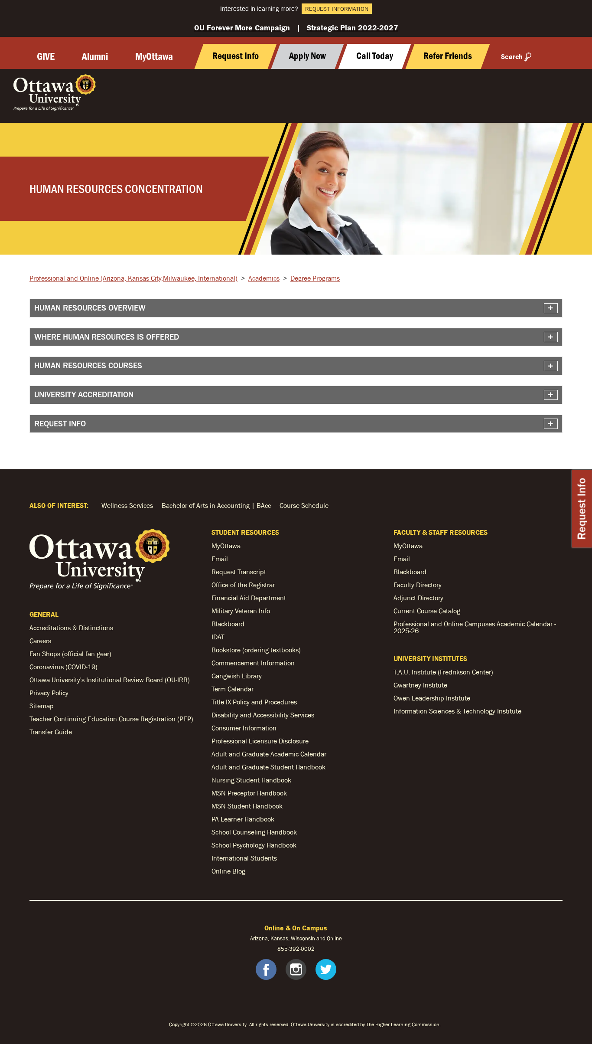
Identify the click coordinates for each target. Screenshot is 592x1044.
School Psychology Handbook (253, 845)
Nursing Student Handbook (251, 780)
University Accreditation (83, 394)
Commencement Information (253, 663)
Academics (264, 278)
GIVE (46, 56)
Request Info (582, 509)
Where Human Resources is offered (106, 336)
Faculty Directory (418, 585)
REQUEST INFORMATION (336, 8)
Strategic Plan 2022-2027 (352, 27)
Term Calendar (232, 689)
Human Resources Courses (88, 365)
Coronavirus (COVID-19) (63, 667)
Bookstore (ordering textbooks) (256, 650)
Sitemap (41, 706)
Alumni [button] (95, 56)
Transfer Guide (50, 732)
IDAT (217, 637)
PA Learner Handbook (242, 819)
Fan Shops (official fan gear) (70, 654)
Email (219, 559)
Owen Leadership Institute (432, 698)
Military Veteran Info (240, 611)
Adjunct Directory (418, 598)
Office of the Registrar (243, 585)
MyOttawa (154, 56)
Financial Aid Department (248, 598)
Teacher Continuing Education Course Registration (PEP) (111, 719)
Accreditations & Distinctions (71, 628)
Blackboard (227, 624)
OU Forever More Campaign (242, 27)
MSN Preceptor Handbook (249, 793)
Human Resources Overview (90, 307)
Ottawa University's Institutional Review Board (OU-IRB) (109, 680)
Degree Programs (315, 278)
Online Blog (228, 871)
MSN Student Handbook (247, 806)
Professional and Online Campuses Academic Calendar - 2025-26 (475, 627)
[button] (374, 56)
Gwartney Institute (420, 685)
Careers (40, 641)
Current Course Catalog (427, 611)
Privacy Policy (48, 693)
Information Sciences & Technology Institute (457, 711)
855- (283, 949)
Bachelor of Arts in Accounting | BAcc (216, 505)
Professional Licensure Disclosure (260, 741)
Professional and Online (133, 278)
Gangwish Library (236, 676)
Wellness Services (127, 505)
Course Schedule (304, 505)
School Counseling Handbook (254, 832)
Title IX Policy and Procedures (254, 702)
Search (512, 56)
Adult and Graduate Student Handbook (268, 767)
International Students (244, 858)
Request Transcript (238, 572)
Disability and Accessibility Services (262, 715)
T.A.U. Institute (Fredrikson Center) (443, 672)
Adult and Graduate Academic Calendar (268, 754)
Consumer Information (243, 728)
